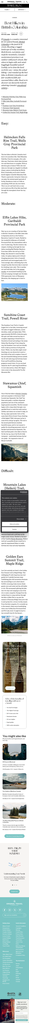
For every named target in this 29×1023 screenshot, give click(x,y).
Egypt (17, 971)
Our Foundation (6, 958)
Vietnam (18, 979)
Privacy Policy (19, 934)
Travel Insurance (20, 938)
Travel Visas (19, 940)
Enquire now (10, 688)
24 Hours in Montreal (9, 762)
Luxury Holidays (7, 938)
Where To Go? (6, 926)
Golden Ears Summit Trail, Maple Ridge (15, 112)
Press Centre (6, 983)
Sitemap (18, 930)
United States (19, 967)
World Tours (6, 940)
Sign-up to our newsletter (10, 915)
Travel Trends (6, 946)
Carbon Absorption (7, 960)
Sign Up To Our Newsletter (19, 952)
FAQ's (17, 944)
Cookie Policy (19, 932)
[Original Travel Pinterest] (20, 910)
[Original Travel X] (15, 910)
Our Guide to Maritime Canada (12, 791)
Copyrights (18, 928)
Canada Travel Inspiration (17, 798)
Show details (20, 519)
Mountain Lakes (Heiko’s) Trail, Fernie (15, 110)
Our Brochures (6, 964)
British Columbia (21, 394)
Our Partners (6, 970)
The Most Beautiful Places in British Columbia (13, 821)
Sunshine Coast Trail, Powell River (13, 106)
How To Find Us (20, 949)
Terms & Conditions (21, 926)
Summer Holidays (7, 934)
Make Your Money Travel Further (20, 946)
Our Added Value (7, 956)
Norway (18, 963)
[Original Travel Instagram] (10, 910)
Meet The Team (7, 966)
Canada (14, 17)
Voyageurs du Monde (6, 980)
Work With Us (6, 968)
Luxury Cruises (6, 936)
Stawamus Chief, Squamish (11, 108)
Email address (17, 1011)
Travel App (5, 978)
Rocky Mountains (16, 539)
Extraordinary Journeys (6, 975)
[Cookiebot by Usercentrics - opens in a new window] (20, 492)
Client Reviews (19, 936)
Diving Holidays (6, 942)
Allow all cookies (14, 524)
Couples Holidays (7, 932)
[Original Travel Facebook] (4, 910)
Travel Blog (5, 944)
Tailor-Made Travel (7, 954)
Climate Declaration (8, 962)
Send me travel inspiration (21, 1020)
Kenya (17, 977)
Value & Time (19, 942)
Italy (17, 969)
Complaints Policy (20, 955)
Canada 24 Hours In (18, 769)
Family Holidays (6, 930)
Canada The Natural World (18, 829)
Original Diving (6, 972)
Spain (17, 975)
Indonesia (18, 973)
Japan (17, 965)
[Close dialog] (28, 1000)
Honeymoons (6, 928)
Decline (14, 529)
